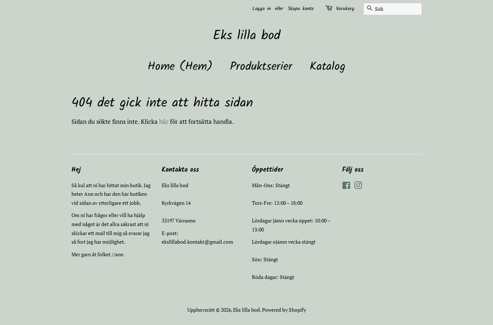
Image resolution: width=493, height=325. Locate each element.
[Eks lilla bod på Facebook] (346, 186)
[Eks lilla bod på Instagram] (358, 186)
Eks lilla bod (246, 36)
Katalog (327, 67)
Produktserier (261, 67)
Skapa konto (301, 9)
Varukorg (345, 9)
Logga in (261, 9)
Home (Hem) (180, 67)
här (164, 121)
